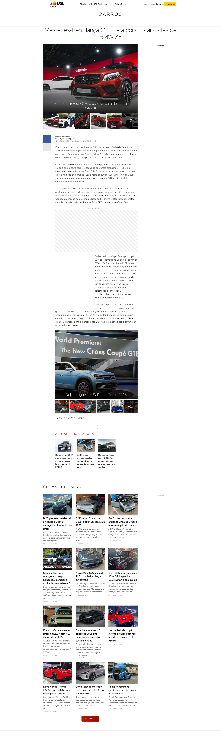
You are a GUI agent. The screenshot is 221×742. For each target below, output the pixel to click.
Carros (110, 14)
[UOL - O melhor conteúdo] (56, 4)
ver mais (89, 719)
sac (145, 4)
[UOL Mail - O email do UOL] (151, 4)
